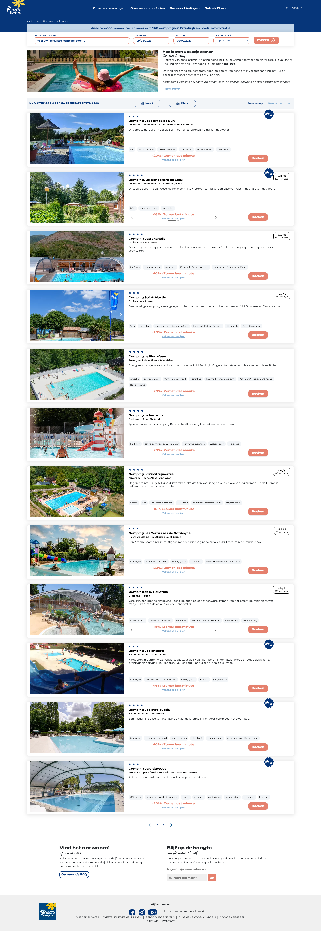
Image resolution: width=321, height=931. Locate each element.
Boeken (258, 158)
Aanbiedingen (34, 21)
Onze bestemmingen (109, 8)
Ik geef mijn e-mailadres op (186, 869)
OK (212, 877)
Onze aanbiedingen (185, 8)
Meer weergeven (171, 88)
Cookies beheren (232, 917)
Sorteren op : (256, 103)
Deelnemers (223, 35)
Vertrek (180, 35)
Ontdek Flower (216, 8)
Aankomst (141, 35)
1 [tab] (172, 220)
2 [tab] (178, 220)
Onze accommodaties (147, 8)
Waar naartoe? (45, 35)
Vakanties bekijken (173, 159)
